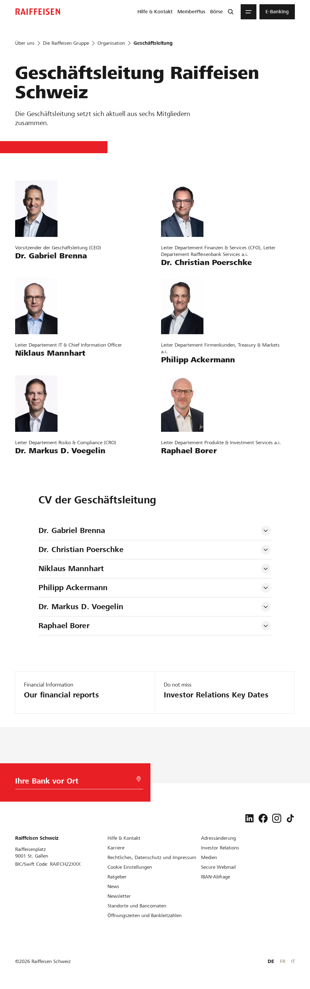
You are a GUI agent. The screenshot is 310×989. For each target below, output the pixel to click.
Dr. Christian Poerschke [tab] (82, 549)
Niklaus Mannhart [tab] (71, 568)
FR (282, 961)
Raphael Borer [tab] (64, 625)
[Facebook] (263, 818)
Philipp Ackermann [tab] (72, 587)
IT (293, 961)
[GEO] (138, 779)
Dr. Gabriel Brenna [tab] (71, 530)
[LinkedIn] (249, 818)
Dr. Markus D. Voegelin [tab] (80, 606)
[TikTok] (290, 818)
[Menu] (248, 11)
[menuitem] (155, 11)
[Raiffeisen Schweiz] (38, 11)
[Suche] (230, 11)
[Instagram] (276, 818)
